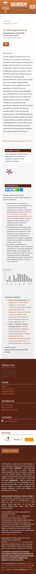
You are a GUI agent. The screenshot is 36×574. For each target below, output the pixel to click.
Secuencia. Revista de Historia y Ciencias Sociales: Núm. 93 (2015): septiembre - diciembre (19, 341)
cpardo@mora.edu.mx (15, 516)
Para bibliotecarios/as (10, 410)
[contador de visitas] (9, 421)
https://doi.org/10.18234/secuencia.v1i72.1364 (17, 141)
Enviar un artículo (10, 451)
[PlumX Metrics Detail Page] (9, 172)
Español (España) (8, 394)
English (4, 386)
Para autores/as (7, 407)
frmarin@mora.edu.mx (15, 542)
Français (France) (8, 389)
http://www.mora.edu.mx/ (22, 502)
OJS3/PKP (30, 570)
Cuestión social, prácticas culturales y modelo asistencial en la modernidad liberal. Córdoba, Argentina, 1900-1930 (19, 331)
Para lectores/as (7, 405)
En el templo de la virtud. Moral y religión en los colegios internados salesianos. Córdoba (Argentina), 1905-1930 (19, 305)
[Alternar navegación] (32, 7)
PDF (6, 44)
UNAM (12, 570)
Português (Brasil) (8, 391)
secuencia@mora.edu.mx (9, 534)
